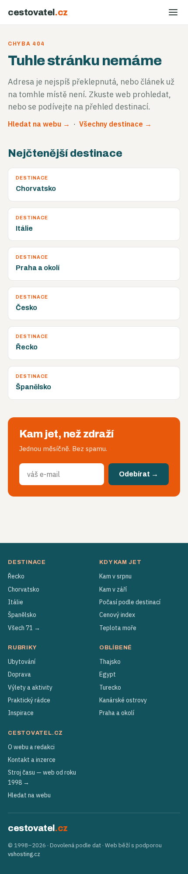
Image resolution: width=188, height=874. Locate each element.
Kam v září (113, 589)
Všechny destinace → (115, 124)
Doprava (19, 674)
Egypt (107, 674)
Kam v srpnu (115, 576)
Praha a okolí (116, 713)
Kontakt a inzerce (32, 760)
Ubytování (21, 662)
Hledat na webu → (39, 124)
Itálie (15, 602)
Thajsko (110, 662)
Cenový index (117, 615)
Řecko (16, 576)
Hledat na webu (29, 795)
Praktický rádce (29, 700)
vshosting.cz (24, 854)
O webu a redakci (31, 747)
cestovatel (38, 12)
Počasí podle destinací (129, 602)
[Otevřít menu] (173, 12)
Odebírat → (138, 474)
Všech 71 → (24, 628)
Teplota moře (117, 628)
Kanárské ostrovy (123, 700)
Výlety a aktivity (30, 687)
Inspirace (21, 713)
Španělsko (22, 615)
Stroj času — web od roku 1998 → (42, 777)
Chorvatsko (23, 589)
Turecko (110, 687)
